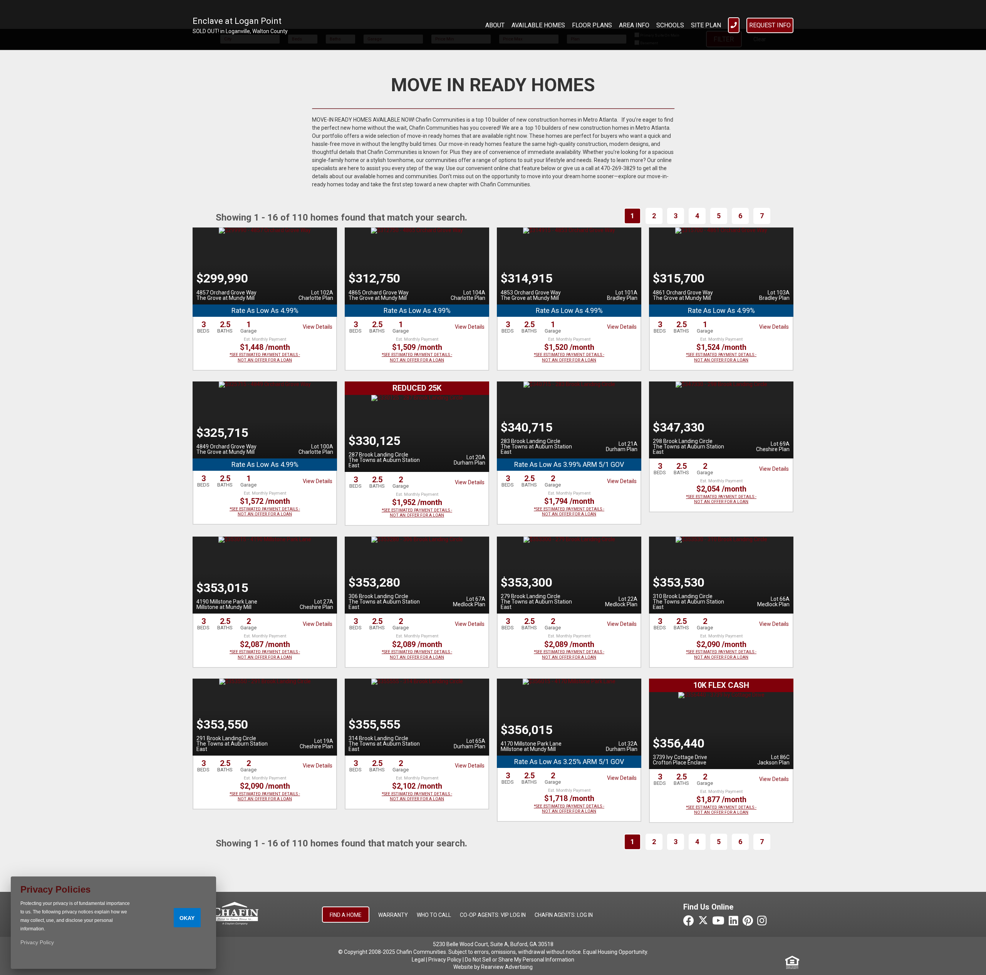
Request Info (770, 25)
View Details (317, 326)
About (495, 25)
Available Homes (538, 25)
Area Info (634, 25)
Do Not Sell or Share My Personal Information (519, 960)
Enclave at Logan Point (237, 21)
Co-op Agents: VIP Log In (493, 915)
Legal (418, 960)
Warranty (393, 915)
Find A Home (346, 915)
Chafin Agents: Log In (564, 915)
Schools (670, 25)
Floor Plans (592, 25)
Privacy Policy (444, 960)
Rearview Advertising (507, 967)
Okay (187, 918)
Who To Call (434, 915)
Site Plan (706, 25)
